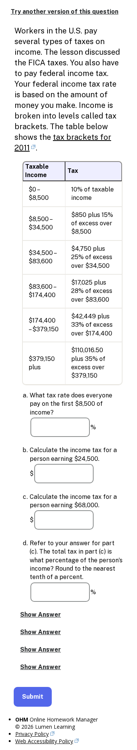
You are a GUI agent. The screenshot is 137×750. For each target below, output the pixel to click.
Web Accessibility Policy (44, 741)
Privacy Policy (32, 733)
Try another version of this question (64, 11)
